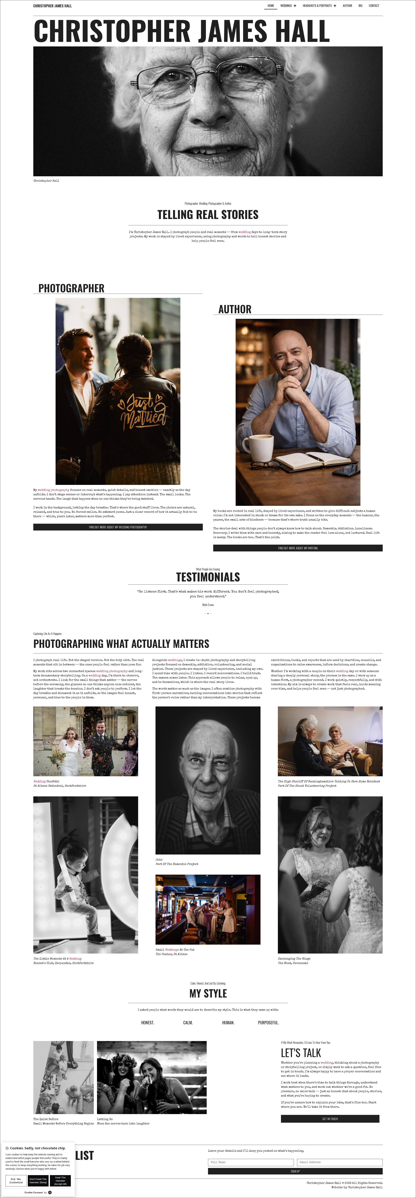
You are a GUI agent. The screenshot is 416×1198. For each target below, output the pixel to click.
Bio (360, 5)
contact (374, 5)
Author (347, 5)
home (271, 5)
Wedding (39, 781)
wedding (245, 232)
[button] (205, 613)
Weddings (286, 5)
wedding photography (53, 490)
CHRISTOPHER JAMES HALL (52, 5)
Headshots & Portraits (317, 5)
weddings (175, 660)
